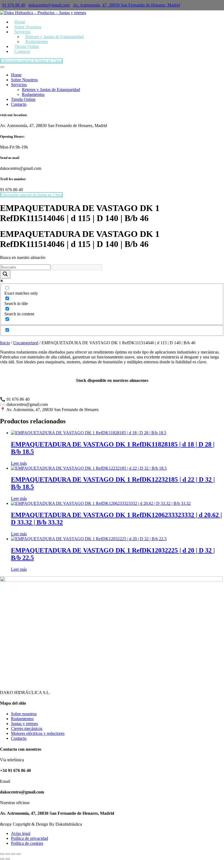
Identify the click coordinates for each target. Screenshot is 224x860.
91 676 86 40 (13, 5)
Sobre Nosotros (24, 79)
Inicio (5, 342)
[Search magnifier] (5, 274)
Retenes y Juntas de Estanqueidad (54, 36)
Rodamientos (33, 94)
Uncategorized (25, 342)
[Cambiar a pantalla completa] (7, 854)
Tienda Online (23, 99)
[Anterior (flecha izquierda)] (2, 859)
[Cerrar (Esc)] (18, 854)
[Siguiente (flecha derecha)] (7, 859)
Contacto (22, 51)
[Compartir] (13, 854)
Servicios (19, 84)
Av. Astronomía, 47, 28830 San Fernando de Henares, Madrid (126, 5)
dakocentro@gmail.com (49, 5)
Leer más (19, 463)
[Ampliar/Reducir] (2, 854)
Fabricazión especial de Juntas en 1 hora (31, 61)
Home (16, 75)
